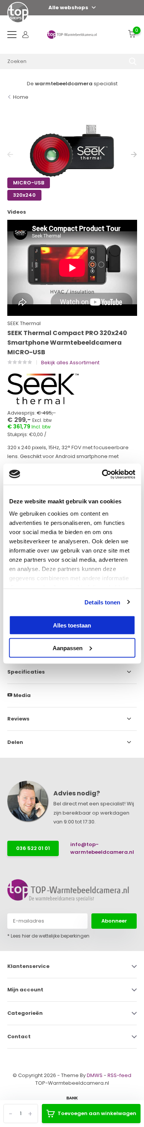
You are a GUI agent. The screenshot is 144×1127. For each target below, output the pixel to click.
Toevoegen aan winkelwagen (97, 1113)
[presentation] (10, 154)
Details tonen (102, 602)
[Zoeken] (133, 61)
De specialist (72, 83)
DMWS (95, 1075)
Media (21, 695)
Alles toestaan (72, 625)
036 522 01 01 (33, 848)
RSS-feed (119, 1075)
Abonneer (114, 921)
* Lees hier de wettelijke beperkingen (48, 936)
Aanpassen (68, 647)
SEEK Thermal (24, 323)
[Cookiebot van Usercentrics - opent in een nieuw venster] (102, 474)
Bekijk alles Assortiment (70, 362)
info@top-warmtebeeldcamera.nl (97, 848)
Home (20, 97)
